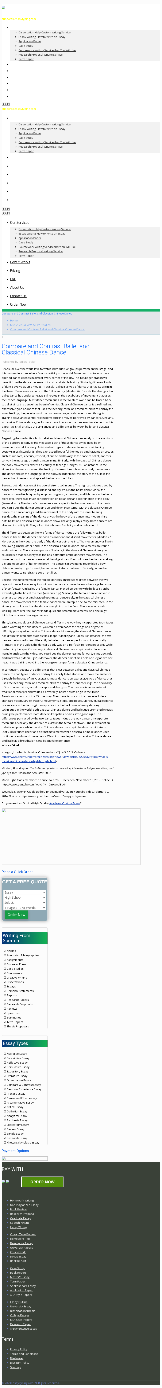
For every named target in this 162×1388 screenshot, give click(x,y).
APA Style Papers (21, 1295)
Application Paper (21, 1290)
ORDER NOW (42, 1181)
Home (14, 320)
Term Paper (17, 1281)
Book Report (18, 1261)
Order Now (16, 914)
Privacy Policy (18, 1349)
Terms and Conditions (24, 1354)
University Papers (21, 1247)
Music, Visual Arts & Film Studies (30, 325)
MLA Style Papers (21, 1320)
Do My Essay (18, 1256)
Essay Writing (18, 1227)
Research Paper (20, 1324)
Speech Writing (19, 1223)
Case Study (17, 1268)
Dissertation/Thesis (22, 1311)
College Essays (19, 1315)
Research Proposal (22, 1214)
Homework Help (20, 1239)
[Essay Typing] (3, 7)
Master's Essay (20, 1277)
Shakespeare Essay (23, 1286)
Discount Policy (19, 1363)
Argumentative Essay (23, 1328)
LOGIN (6, 104)
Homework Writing (22, 1200)
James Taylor (27, 362)
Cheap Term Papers (23, 1234)
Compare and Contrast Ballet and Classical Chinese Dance (47, 329)
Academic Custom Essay (64, 803)
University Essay (20, 1306)
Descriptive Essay (21, 1243)
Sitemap (15, 1367)
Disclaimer (16, 1358)
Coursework (18, 1252)
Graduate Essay (20, 1218)
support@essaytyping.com (19, 19)
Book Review (18, 1209)
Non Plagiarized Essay (24, 1205)
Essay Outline (19, 1302)
